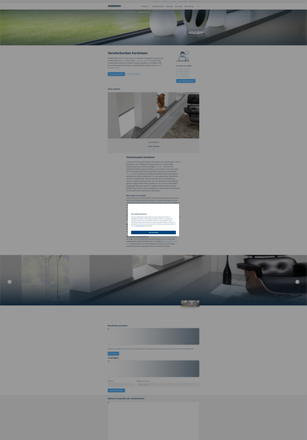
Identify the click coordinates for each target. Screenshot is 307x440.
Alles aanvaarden (153, 232)
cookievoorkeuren (140, 226)
